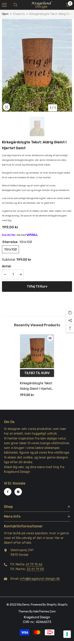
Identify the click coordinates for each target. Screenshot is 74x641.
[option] (37, 65)
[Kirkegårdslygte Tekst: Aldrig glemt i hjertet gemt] (37, 351)
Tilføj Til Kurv (37, 286)
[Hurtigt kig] (50, 338)
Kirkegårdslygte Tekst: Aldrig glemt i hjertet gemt (36, 386)
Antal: (6, 266)
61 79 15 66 (34, 564)
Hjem (5, 14)
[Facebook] (7, 491)
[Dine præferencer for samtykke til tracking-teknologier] (67, 634)
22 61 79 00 (35, 569)
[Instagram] (18, 491)
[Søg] (15, 5)
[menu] (4, 5)
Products (19, 14)
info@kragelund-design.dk (40, 578)
